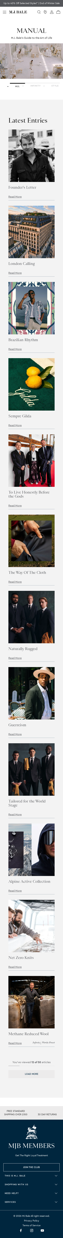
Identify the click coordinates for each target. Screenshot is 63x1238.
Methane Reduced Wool (28, 1034)
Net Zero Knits (21, 957)
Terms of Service (31, 1225)
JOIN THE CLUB (31, 1167)
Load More (31, 1074)
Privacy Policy (31, 1221)
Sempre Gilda (19, 416)
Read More (15, 196)
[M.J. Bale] (32, 1132)
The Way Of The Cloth (27, 572)
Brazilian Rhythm (23, 340)
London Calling (21, 263)
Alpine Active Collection (29, 881)
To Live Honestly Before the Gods (29, 494)
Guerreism (17, 725)
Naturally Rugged (22, 648)
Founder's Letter (22, 187)
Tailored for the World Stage (27, 803)
